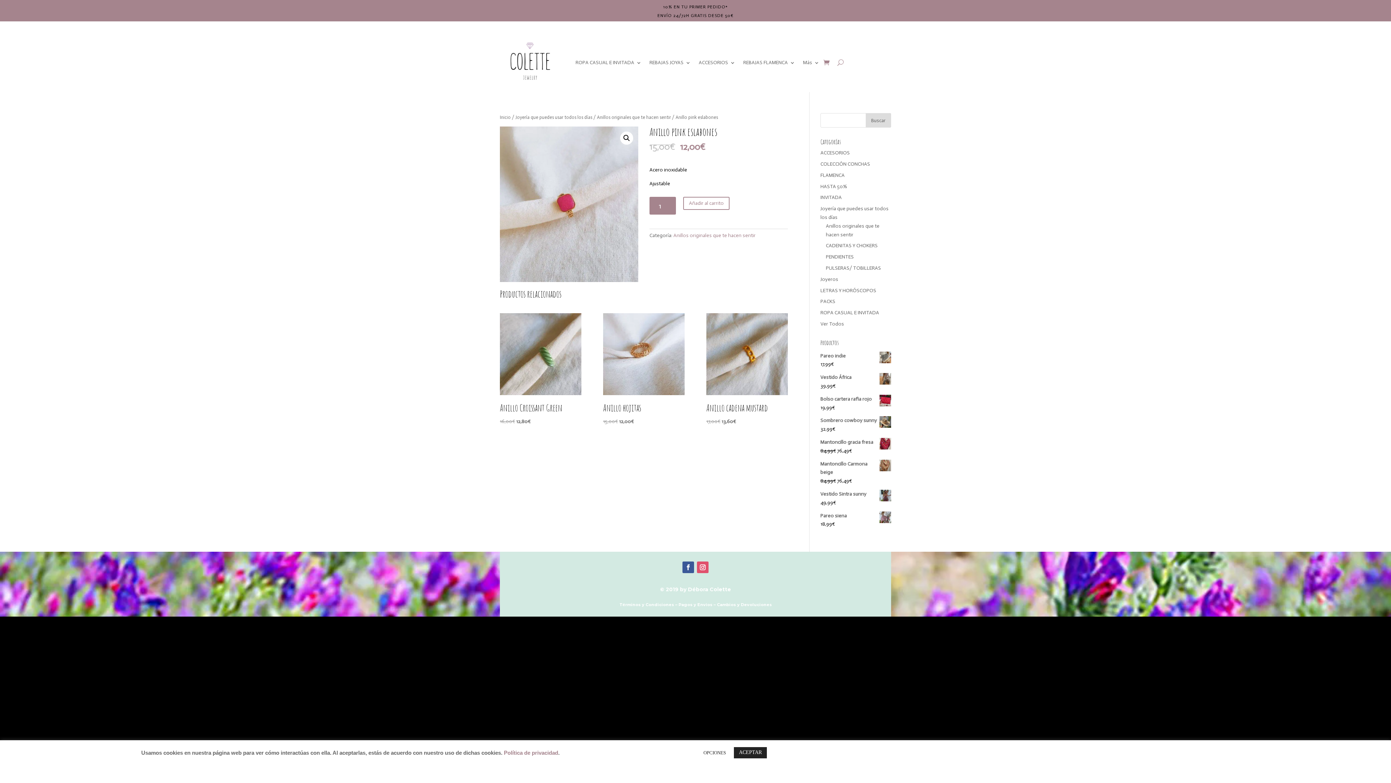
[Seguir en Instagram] (703, 567)
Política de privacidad (531, 753)
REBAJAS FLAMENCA (765, 62)
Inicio (505, 117)
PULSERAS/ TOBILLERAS (853, 268)
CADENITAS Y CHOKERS (852, 246)
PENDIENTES (840, 257)
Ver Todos (832, 324)
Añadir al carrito (706, 203)
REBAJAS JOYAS (666, 62)
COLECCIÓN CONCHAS (845, 164)
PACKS (827, 301)
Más (807, 62)
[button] (626, 138)
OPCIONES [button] (714, 752)
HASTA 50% (833, 186)
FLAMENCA (832, 175)
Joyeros (829, 279)
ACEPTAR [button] (750, 752)
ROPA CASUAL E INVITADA (605, 62)
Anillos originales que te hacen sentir (634, 117)
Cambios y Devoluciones (744, 604)
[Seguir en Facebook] (688, 567)
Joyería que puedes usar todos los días (553, 117)
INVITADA (831, 197)
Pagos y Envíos (695, 604)
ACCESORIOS (713, 62)
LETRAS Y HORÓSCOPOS (848, 290)
